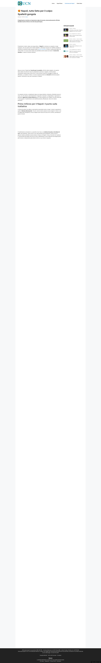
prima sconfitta (42, 49)
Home (53, 3)
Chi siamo (42, 661)
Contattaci (59, 655)
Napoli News (59, 3)
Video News (79, 3)
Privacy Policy (53, 661)
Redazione (47, 661)
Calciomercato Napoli (69, 3)
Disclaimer (59, 661)
